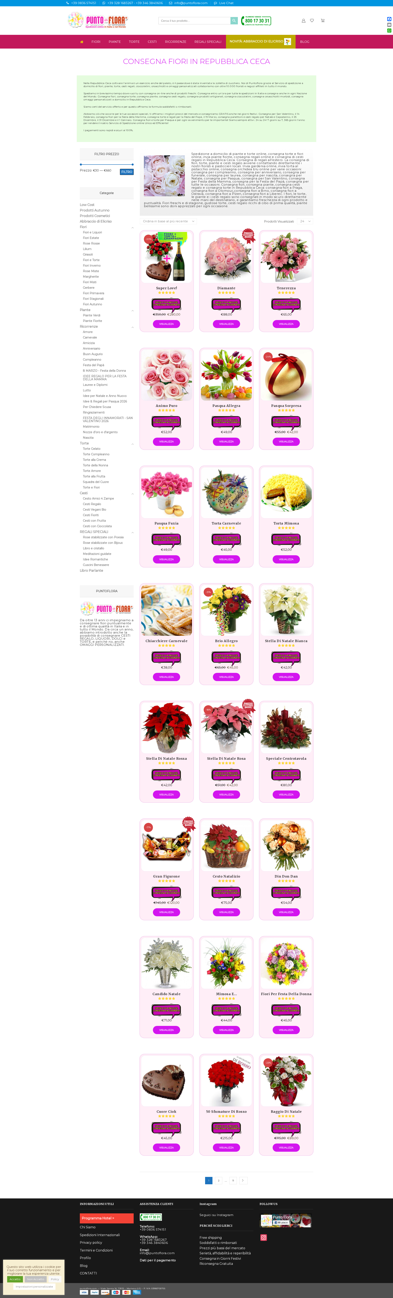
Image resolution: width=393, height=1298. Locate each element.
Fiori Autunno (92, 304)
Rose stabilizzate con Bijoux (103, 543)
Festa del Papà (93, 365)
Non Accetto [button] (35, 1279)
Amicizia (89, 343)
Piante (115, 42)
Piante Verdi (91, 315)
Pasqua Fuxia (167, 523)
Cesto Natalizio (226, 876)
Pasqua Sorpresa (286, 406)
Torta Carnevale (226, 523)
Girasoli (88, 254)
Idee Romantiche (95, 559)
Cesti (152, 42)
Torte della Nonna (95, 465)
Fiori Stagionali (93, 299)
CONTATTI (88, 1273)
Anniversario (91, 348)
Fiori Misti (89, 282)
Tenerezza (286, 288)
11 (233, 1180)
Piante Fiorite (92, 321)
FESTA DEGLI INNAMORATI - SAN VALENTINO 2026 (108, 419)
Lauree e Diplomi (95, 385)
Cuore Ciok (166, 1111)
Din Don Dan (286, 876)
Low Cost (87, 205)
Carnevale (90, 337)
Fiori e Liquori (92, 232)
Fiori (96, 42)
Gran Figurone (166, 876)
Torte (134, 42)
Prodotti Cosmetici (95, 216)
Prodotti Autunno (95, 210)
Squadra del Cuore (96, 482)
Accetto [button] (15, 1279)
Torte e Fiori (91, 487)
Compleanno (92, 359)
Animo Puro (166, 406)
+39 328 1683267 (120, 3)
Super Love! (166, 288)
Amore (88, 332)
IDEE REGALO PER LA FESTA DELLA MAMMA (104, 377)
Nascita (88, 437)
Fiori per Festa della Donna (286, 994)
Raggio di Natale (286, 1111)
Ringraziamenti (94, 412)
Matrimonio (91, 426)
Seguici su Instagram (216, 1215)
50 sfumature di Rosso (226, 1111)
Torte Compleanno (96, 454)
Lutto (87, 390)
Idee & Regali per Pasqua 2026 (105, 401)
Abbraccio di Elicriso (96, 221)
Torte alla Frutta (94, 476)
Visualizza (166, 323)
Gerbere (89, 288)
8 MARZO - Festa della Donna (104, 370)
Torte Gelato (92, 449)
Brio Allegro (226, 641)
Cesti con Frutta (94, 520)
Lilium (87, 249)
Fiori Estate (91, 238)
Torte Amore (92, 471)
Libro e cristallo (93, 548)
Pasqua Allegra (226, 406)
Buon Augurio (93, 354)
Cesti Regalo (92, 504)
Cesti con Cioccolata (97, 526)
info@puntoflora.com (191, 3)
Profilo (85, 1258)
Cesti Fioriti (91, 515)
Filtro (126, 172)
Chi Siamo (88, 1227)
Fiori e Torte (91, 260)
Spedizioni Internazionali (100, 1235)
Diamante (226, 288)
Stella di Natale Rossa (166, 758)
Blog (304, 42)
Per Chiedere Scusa (97, 407)
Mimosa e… (226, 994)
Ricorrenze (175, 42)
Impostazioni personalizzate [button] (34, 1286)
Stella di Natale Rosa (226, 758)
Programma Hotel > (98, 1218)
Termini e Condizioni (96, 1250)
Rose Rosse (91, 243)
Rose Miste (91, 271)
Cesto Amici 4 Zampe (98, 498)
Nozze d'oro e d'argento (100, 432)
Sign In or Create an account (303, 21)
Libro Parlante (91, 570)
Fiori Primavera (93, 293)
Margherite (91, 276)
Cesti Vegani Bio (94, 509)
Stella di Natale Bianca (286, 641)
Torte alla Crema (94, 460)
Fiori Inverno (92, 265)
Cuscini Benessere (96, 565)
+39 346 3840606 (149, 3)
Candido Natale (166, 994)
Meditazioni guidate (97, 554)
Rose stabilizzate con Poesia (103, 537)
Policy (55, 1279)
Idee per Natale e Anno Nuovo (105, 396)
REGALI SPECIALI (207, 42)
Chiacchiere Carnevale (166, 641)
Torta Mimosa (286, 523)
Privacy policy (91, 1243)
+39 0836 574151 (83, 3)
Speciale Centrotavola (286, 758)
